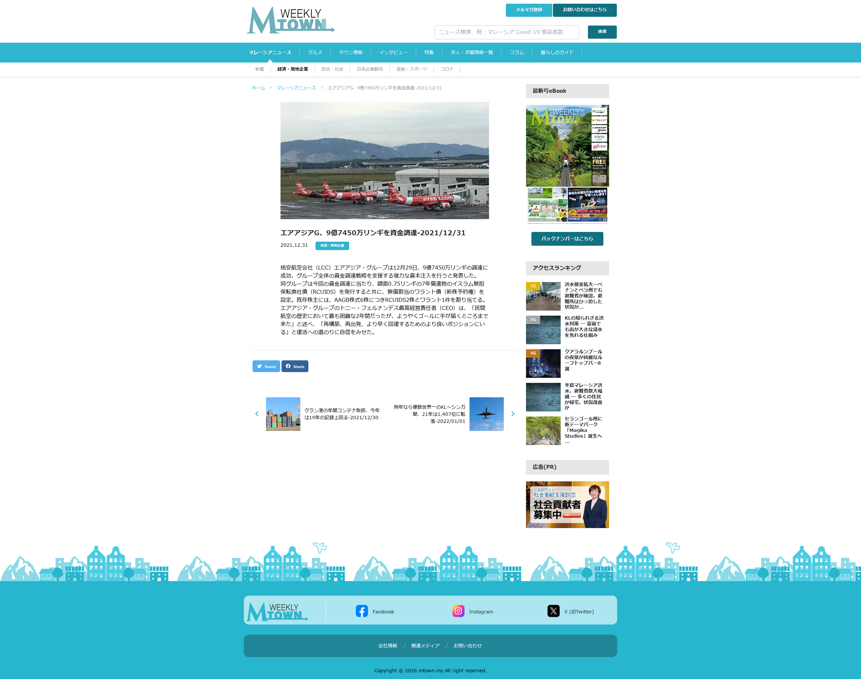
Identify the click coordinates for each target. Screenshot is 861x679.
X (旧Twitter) (579, 611)
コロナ (447, 69)
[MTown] (335, 20)
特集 (429, 52)
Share (298, 367)
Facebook (383, 611)
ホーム (258, 88)
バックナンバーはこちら (567, 238)
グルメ (315, 52)
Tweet (269, 367)
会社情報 (387, 645)
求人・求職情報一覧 (472, 52)
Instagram (481, 611)
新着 (259, 69)
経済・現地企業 (292, 69)
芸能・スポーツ (412, 69)
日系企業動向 (370, 69)
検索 (602, 32)
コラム (517, 52)
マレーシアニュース (270, 52)
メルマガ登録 (529, 10)
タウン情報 (351, 52)
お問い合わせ (585, 10)
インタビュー (393, 52)
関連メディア (425, 645)
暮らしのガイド (557, 52)
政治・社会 (332, 69)
